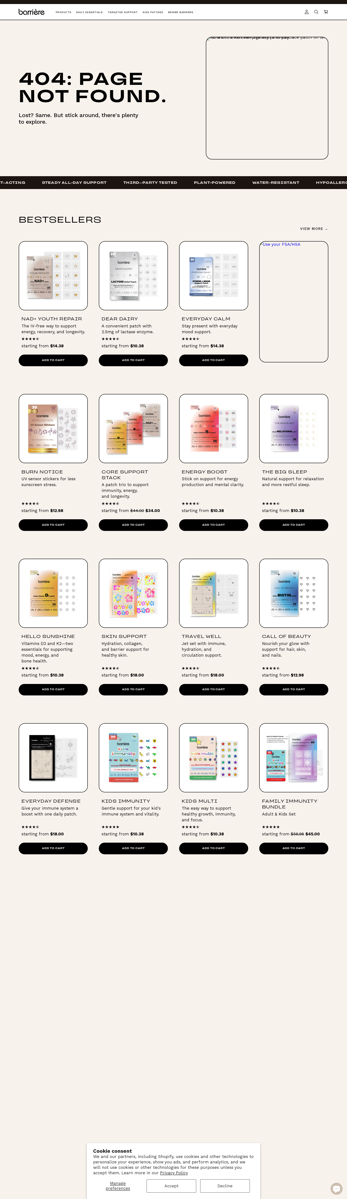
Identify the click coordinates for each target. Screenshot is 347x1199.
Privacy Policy (174, 1172)
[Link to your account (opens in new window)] (306, 12)
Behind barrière (181, 12)
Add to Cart (53, 360)
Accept (171, 1186)
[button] (326, 12)
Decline (225, 1186)
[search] (316, 12)
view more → (314, 229)
